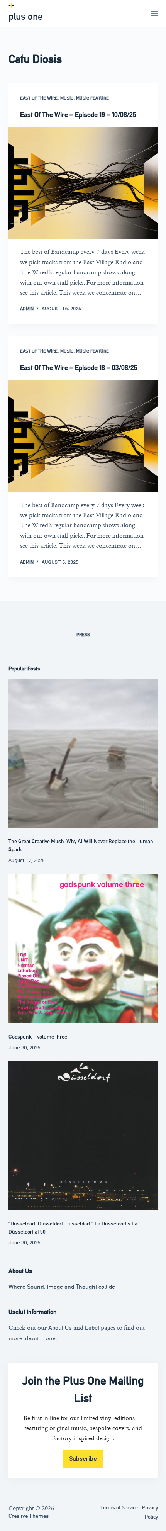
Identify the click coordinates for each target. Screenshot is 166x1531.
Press (83, 634)
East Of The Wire (39, 98)
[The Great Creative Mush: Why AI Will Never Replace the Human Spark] (83, 753)
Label (92, 1327)
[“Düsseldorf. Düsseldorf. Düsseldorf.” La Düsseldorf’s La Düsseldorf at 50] (83, 1135)
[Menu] (154, 13)
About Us (60, 1327)
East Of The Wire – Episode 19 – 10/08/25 (78, 114)
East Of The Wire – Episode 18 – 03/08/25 (78, 367)
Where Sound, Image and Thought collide (61, 1286)
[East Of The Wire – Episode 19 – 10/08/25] (83, 183)
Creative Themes (28, 1515)
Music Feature (92, 98)
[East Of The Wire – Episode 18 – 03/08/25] (83, 436)
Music (66, 98)
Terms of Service (119, 1507)
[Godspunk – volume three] (83, 948)
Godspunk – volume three (37, 1037)
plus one (25, 16)
